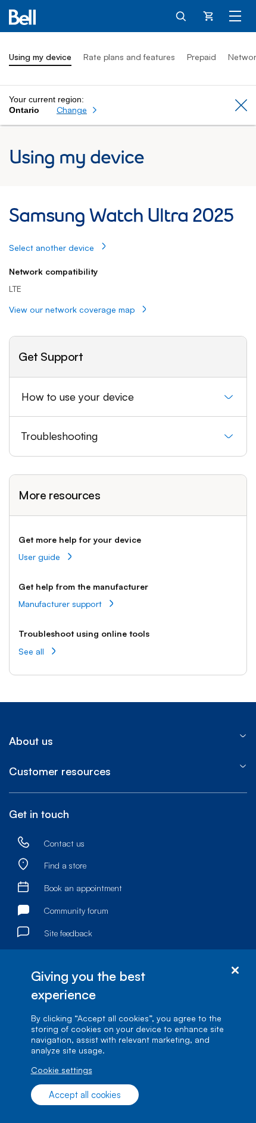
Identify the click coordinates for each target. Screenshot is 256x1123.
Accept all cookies (85, 1094)
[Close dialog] (235, 970)
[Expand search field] (181, 15)
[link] (23, 842)
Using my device (40, 57)
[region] (128, 1036)
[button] (77, 110)
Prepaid (201, 57)
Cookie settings (61, 1070)
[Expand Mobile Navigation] (235, 15)
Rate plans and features (129, 57)
